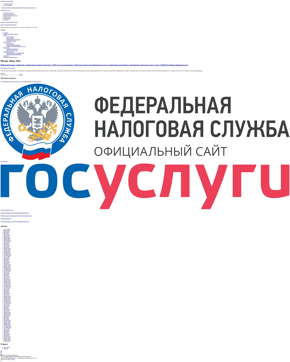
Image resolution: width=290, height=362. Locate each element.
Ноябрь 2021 (7, 300)
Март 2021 (6, 311)
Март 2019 (6, 335)
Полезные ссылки (5, 10)
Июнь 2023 (6, 274)
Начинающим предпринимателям (15, 53)
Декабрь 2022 (7, 282)
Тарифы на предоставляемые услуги (16, 46)
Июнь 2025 (6, 243)
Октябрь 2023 (7, 268)
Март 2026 (6, 236)
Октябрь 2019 (7, 326)
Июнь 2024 (6, 259)
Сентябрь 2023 (7, 270)
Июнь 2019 (6, 331)
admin (13, 68)
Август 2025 (7, 241)
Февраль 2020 (7, 320)
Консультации (7, 18)
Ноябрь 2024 (7, 252)
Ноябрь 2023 (7, 267)
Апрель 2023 (7, 277)
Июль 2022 (6, 289)
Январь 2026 (7, 237)
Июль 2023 (6, 273)
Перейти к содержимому (7, 1)
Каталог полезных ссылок (10, 15)
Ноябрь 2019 (7, 324)
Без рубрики (7, 347)
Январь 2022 (7, 297)
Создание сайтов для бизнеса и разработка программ (15, 221)
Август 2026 (7, 229)
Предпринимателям (9, 51)
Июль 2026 (6, 230)
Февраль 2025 (7, 248)
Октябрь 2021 (7, 301)
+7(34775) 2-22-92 (8, 3)
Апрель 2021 (7, 309)
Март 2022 (6, 294)
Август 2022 (7, 287)
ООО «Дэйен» (11, 359)
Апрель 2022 (7, 293)
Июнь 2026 (6, 232)
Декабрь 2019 (7, 323)
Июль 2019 (6, 330)
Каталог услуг (7, 17)
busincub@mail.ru (8, 5)
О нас (5, 35)
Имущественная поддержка (11, 34)
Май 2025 (6, 244)
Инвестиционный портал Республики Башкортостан (15, 213)
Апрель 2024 (7, 262)
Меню (3, 30)
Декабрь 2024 (7, 251)
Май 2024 (6, 260)
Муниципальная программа (14, 54)
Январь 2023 (7, 281)
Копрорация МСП (6, 218)
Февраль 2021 (7, 312)
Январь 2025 (7, 249)
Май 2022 (6, 292)
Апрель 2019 (7, 334)
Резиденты (6, 47)
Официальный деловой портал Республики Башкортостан (17, 215)
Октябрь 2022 (7, 285)
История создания (8, 13)
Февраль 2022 (7, 296)
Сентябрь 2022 (7, 286)
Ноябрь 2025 (7, 238)
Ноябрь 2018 (7, 341)
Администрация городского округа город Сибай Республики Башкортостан (21, 81)
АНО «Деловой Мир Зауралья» (9, 24)
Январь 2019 (7, 338)
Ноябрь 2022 (7, 283)
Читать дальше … (198, 70)
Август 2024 (7, 256)
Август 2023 (7, 271)
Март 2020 (6, 319)
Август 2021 (7, 304)
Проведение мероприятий (13, 45)
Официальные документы (13, 39)
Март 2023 (6, 278)
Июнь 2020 (6, 316)
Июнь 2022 (6, 290)
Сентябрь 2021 (7, 302)
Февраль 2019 (7, 336)
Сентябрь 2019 (7, 327)
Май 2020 (6, 317)
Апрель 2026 (7, 234)
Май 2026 (6, 233)
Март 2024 (6, 263)
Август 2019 (7, 328)
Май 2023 (6, 275)
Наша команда (10, 36)
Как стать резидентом (9, 14)
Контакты (6, 19)
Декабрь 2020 (7, 315)
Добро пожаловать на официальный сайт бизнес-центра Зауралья (18, 7)
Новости (3, 73)
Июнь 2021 (6, 307)
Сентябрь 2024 (7, 255)
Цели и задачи (10, 38)
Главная (6, 32)
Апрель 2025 (7, 245)
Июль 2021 (6, 305)
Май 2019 (6, 332)
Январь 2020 (7, 321)
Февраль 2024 (7, 264)
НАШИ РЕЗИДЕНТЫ (12, 49)
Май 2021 (6, 308)
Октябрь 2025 (7, 240)
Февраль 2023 (7, 279)
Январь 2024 (7, 266)
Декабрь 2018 (7, 339)
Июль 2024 (6, 258)
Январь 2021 (7, 313)
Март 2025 (6, 247)
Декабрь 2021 (7, 298)
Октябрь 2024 (7, 253)
